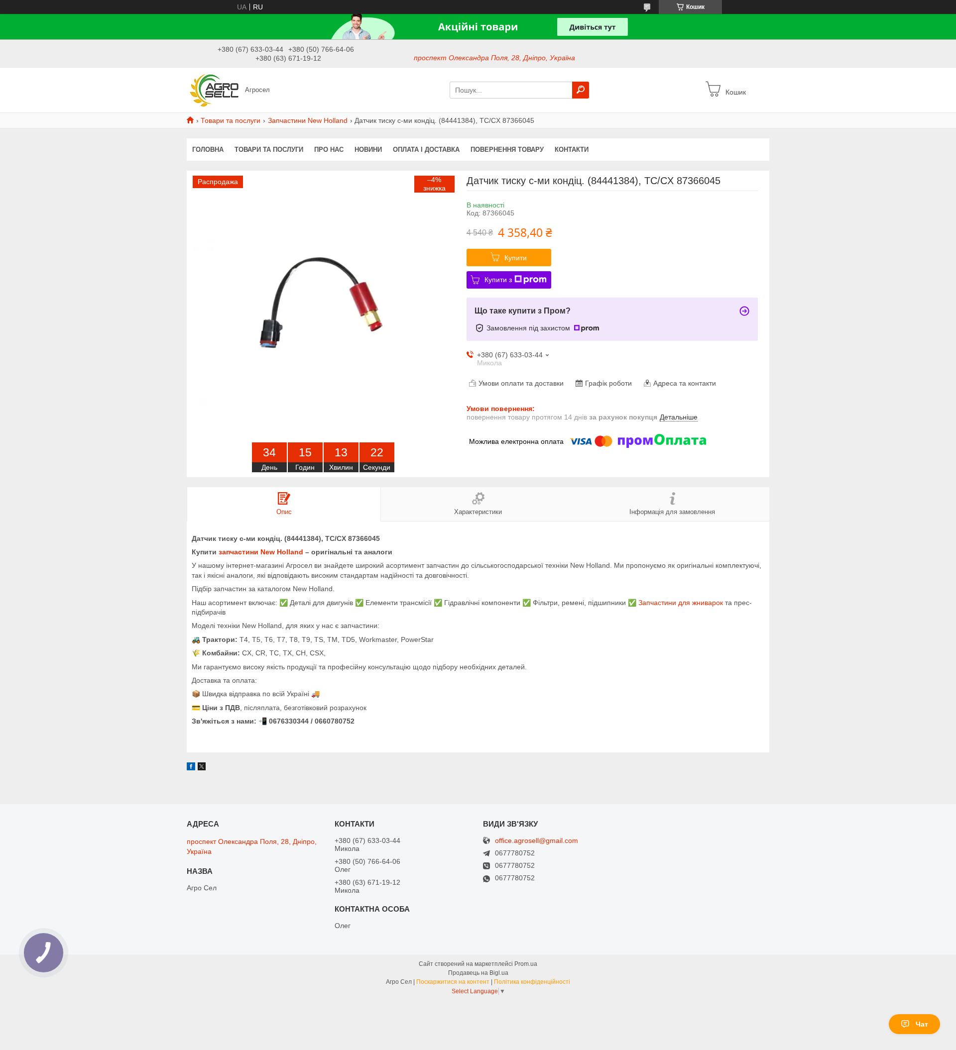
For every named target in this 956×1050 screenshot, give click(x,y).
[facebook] (191, 768)
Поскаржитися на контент (452, 981)
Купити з (498, 280)
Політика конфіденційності (532, 981)
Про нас (329, 149)
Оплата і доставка (426, 149)
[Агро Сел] (213, 90)
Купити (515, 258)
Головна (208, 149)
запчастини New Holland (261, 552)
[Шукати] (580, 90)
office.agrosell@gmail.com (536, 840)
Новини (368, 149)
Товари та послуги (230, 120)
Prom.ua (525, 963)
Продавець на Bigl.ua (478, 972)
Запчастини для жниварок (680, 603)
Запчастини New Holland (308, 120)
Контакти (572, 149)
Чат (922, 1024)
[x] (202, 768)
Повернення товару (507, 149)
